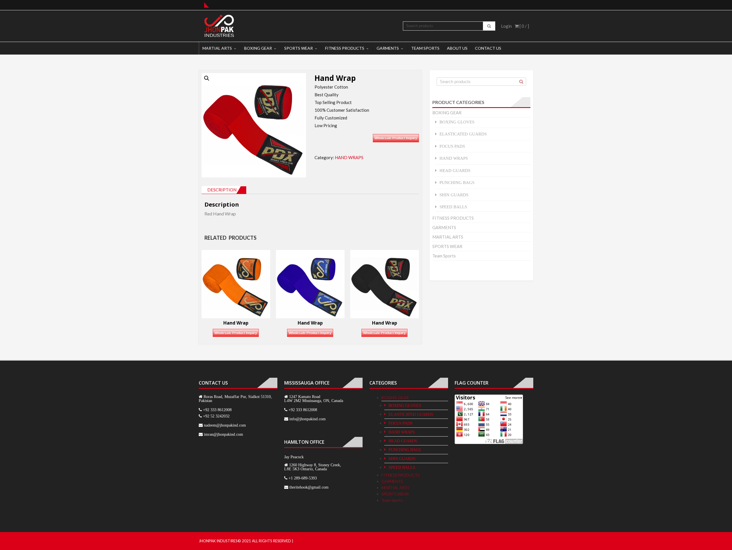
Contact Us (488, 48)
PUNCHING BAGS (456, 182)
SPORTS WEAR (298, 48)
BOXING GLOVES (456, 122)
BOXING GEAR (258, 48)
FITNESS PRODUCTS (344, 48)
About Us (457, 48)
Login (506, 26)
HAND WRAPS (349, 157)
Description (221, 189)
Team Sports (425, 48)
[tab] (224, 190)
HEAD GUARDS (454, 170)
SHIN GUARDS (453, 195)
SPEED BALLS (453, 207)
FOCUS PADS (452, 146)
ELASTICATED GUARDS (463, 134)
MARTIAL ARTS (217, 48)
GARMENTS (388, 48)
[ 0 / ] (524, 26)
